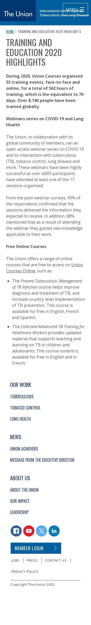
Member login (29, 548)
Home (10, 31)
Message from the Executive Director (42, 460)
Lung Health (20, 419)
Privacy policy (24, 571)
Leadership (19, 512)
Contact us (55, 560)
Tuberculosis (21, 397)
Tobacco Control (25, 408)
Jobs (15, 560)
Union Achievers (24, 449)
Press (32, 560)
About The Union (24, 490)
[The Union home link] (44, 10)
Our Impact (20, 501)
